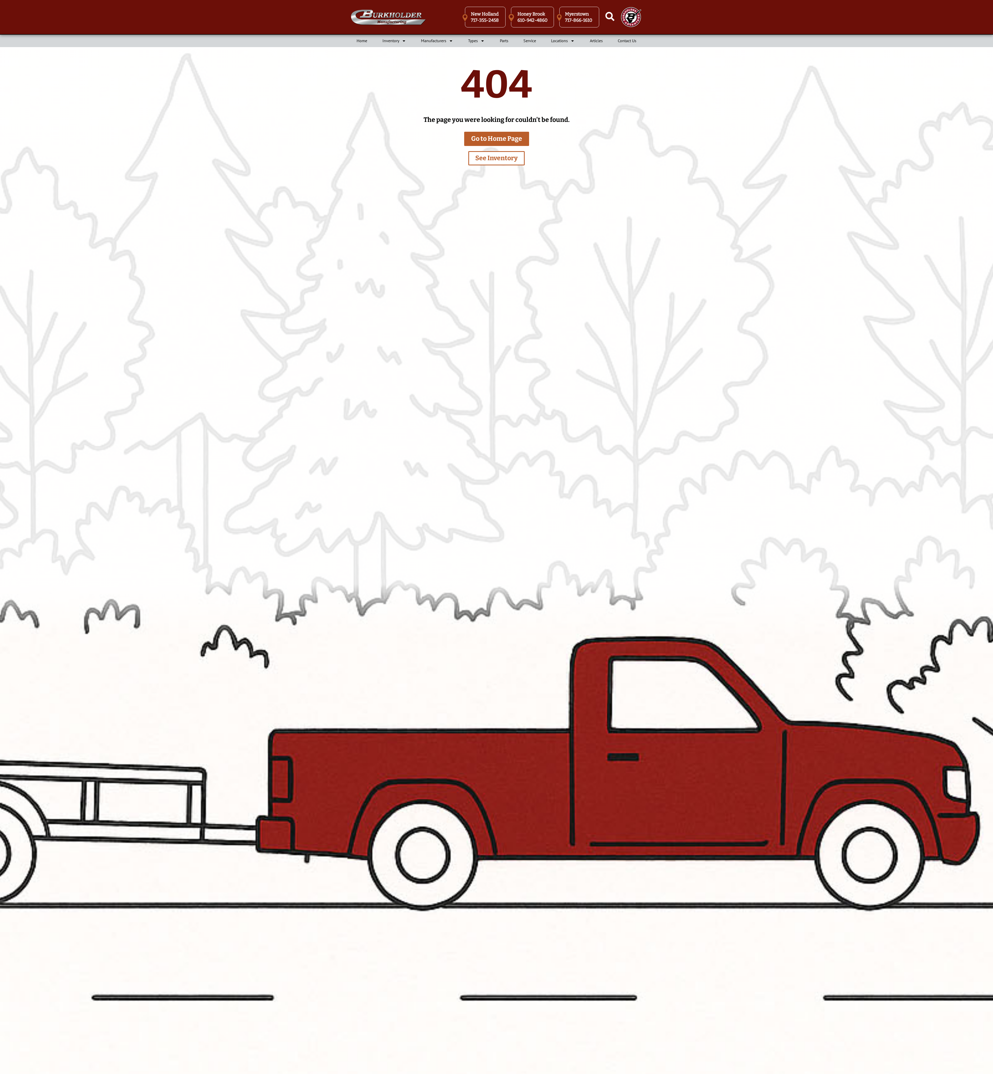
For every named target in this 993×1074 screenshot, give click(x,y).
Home (362, 40)
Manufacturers (433, 40)
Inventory (390, 40)
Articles (596, 40)
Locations (559, 40)
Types (473, 40)
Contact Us (627, 40)
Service (529, 40)
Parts (504, 40)
